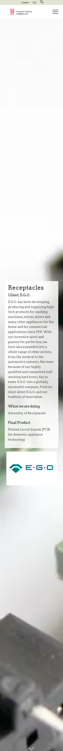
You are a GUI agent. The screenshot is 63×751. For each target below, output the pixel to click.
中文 (34, 2)
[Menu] (53, 12)
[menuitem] (25, 2)
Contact (25, 2)
